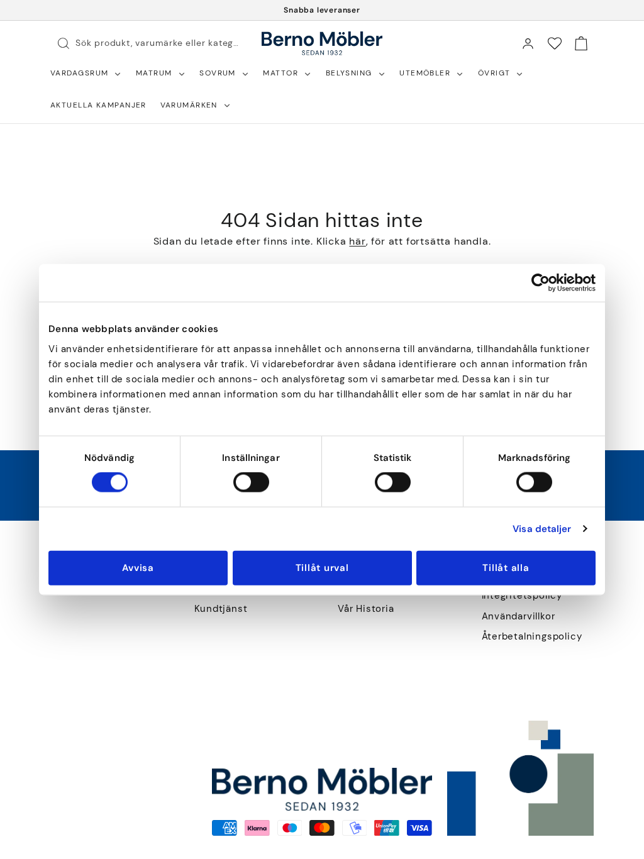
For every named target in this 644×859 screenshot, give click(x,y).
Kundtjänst (221, 609)
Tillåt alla (505, 567)
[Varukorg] (581, 43)
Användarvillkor (518, 616)
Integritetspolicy (522, 596)
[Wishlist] (554, 43)
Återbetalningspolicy (532, 636)
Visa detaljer (542, 529)
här (357, 241)
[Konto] (527, 43)
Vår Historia (366, 609)
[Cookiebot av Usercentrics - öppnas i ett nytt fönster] (541, 283)
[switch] (251, 482)
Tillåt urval (322, 567)
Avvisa (138, 567)
